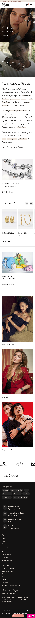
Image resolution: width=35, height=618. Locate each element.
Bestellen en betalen (8, 568)
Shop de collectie (19, 1)
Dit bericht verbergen (18, 615)
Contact (5, 490)
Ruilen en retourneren (8, 571)
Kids (3, 544)
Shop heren (5, 70)
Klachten (4, 580)
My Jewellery (7, 494)
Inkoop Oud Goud (7, 560)
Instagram (12, 138)
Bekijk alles (7, 241)
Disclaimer (5, 582)
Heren (4, 541)
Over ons (5, 557)
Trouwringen (7, 497)
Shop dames (5, 35)
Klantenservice (6, 555)
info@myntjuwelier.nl (23, 597)
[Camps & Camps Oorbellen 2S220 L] (25, 219)
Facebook (23, 138)
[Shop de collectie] (17, 262)
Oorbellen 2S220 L (23, 233)
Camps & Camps (6, 231)
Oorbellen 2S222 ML (8, 233)
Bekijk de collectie (7, 192)
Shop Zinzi (5, 397)
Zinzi (23, 98)
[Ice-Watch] (22, 464)
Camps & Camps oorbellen (16, 110)
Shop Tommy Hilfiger (8, 450)
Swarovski (15, 98)
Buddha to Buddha (16, 490)
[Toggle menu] (31, 5)
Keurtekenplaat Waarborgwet (11, 585)
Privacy (4, 577)
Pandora (26, 494)
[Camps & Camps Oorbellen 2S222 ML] (9, 219)
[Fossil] (8, 464)
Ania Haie (21, 127)
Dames (4, 538)
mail (4, 138)
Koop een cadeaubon (20, 497)
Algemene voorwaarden (9, 574)
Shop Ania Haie (7, 344)
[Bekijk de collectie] (17, 169)
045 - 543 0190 (22, 599)
